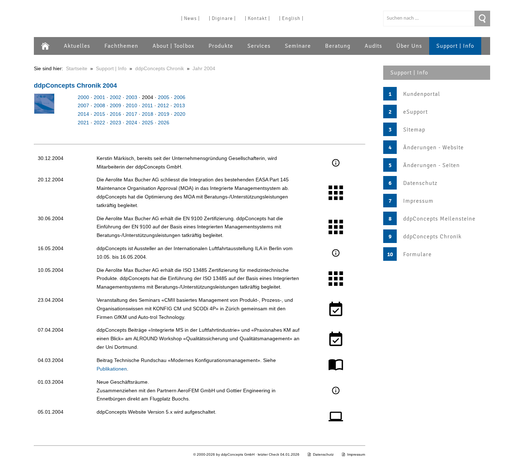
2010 (131, 105)
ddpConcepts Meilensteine (439, 218)
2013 (179, 105)
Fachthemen (121, 46)
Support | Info (455, 46)
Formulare (417, 254)
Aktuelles (77, 46)
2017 (131, 114)
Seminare (298, 46)
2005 (163, 97)
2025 (147, 122)
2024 (131, 122)
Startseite (76, 68)
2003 (131, 97)
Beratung (337, 46)
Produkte (221, 46)
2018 (147, 114)
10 (390, 254)
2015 (99, 114)
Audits (373, 46)
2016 (115, 114)
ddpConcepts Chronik (432, 236)
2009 (115, 105)
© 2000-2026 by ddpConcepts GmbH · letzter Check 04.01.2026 (246, 454)
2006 (179, 97)
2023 (115, 122)
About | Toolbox (173, 46)
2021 (83, 122)
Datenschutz (420, 183)
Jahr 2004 (203, 68)
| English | (291, 18)
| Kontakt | (257, 18)
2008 (99, 105)
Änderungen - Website (433, 147)
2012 (163, 105)
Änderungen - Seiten (431, 165)
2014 (83, 114)
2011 (147, 105)
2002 (115, 97)
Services (259, 46)
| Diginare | (222, 18)
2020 (179, 114)
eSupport (415, 111)
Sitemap (414, 129)
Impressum (418, 201)
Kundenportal (421, 94)
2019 (163, 114)
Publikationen (112, 369)
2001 (99, 97)
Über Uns (409, 46)
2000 (83, 97)
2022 (99, 122)
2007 (83, 105)
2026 (163, 122)
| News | (190, 18)
